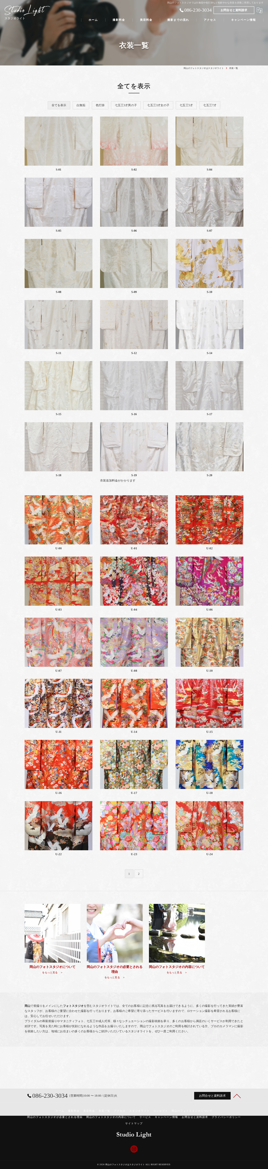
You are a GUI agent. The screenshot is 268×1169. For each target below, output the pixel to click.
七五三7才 (209, 105)
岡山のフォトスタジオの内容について (111, 1117)
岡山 (143, 1026)
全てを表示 (59, 105)
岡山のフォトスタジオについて (192, 1111)
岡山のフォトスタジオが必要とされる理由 (55, 1117)
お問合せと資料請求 (234, 10)
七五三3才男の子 (126, 105)
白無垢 (81, 105)
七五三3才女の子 (158, 105)
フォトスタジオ (159, 1026)
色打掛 (100, 105)
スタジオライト (139, 1111)
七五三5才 (186, 105)
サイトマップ (134, 1123)
